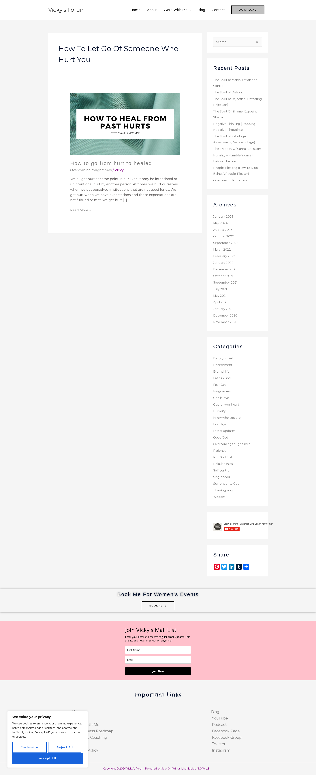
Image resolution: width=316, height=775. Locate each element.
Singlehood (221, 477)
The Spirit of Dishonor (229, 92)
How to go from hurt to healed (111, 163)
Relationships (223, 464)
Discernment (222, 365)
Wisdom (219, 497)
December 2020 (225, 315)
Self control (221, 470)
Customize (29, 747)
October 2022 (223, 236)
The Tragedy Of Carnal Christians (237, 149)
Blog (201, 10)
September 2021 (225, 282)
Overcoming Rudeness (230, 180)
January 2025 (223, 216)
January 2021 (223, 309)
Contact (218, 10)
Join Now (158, 671)
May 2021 (220, 295)
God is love (221, 398)
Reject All (65, 747)
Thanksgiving (223, 490)
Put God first (222, 457)
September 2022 (225, 243)
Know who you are (227, 417)
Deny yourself (223, 358)
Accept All (47, 758)
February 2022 (224, 256)
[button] (247, 9)
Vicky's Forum (67, 9)
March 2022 (222, 249)
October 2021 (223, 276)
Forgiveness (222, 391)
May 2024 (220, 223)
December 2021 (224, 269)
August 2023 (222, 230)
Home (135, 10)
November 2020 (225, 322)
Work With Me (175, 10)
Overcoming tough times (91, 170)
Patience (219, 450)
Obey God (220, 437)
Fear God (220, 384)
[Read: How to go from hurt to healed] (125, 124)
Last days (219, 424)
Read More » (80, 210)
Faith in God (222, 378)
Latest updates (224, 431)
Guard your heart (226, 404)
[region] (47, 739)
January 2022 (223, 263)
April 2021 (220, 302)
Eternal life (221, 371)
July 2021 (220, 289)
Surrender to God (226, 483)
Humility (219, 411)
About (152, 10)
